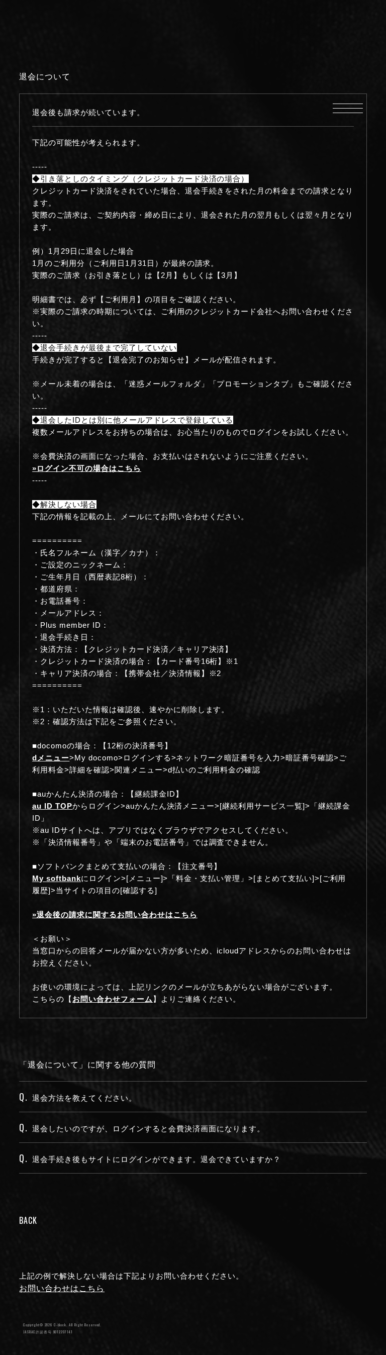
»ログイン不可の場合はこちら (86, 468)
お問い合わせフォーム (112, 999)
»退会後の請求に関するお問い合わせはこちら (114, 914)
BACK (28, 1220)
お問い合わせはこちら (62, 1288)
